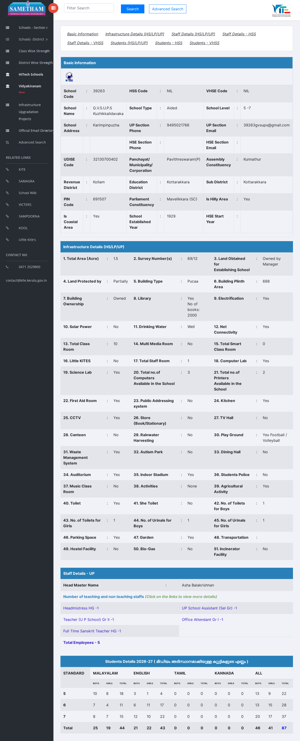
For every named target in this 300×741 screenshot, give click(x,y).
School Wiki (28, 193)
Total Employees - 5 (81, 642)
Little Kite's (27, 239)
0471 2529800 (29, 267)
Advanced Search (32, 142)
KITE (22, 169)
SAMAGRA (26, 181)
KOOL (23, 228)
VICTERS (25, 204)
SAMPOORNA (29, 216)
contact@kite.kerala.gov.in (26, 280)
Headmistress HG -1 (81, 608)
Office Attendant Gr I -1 (202, 619)
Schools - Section (32, 27)
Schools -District (31, 39)
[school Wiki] (69, 76)
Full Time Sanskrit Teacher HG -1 (92, 631)
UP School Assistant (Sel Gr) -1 (209, 608)
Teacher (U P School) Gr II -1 (88, 619)
